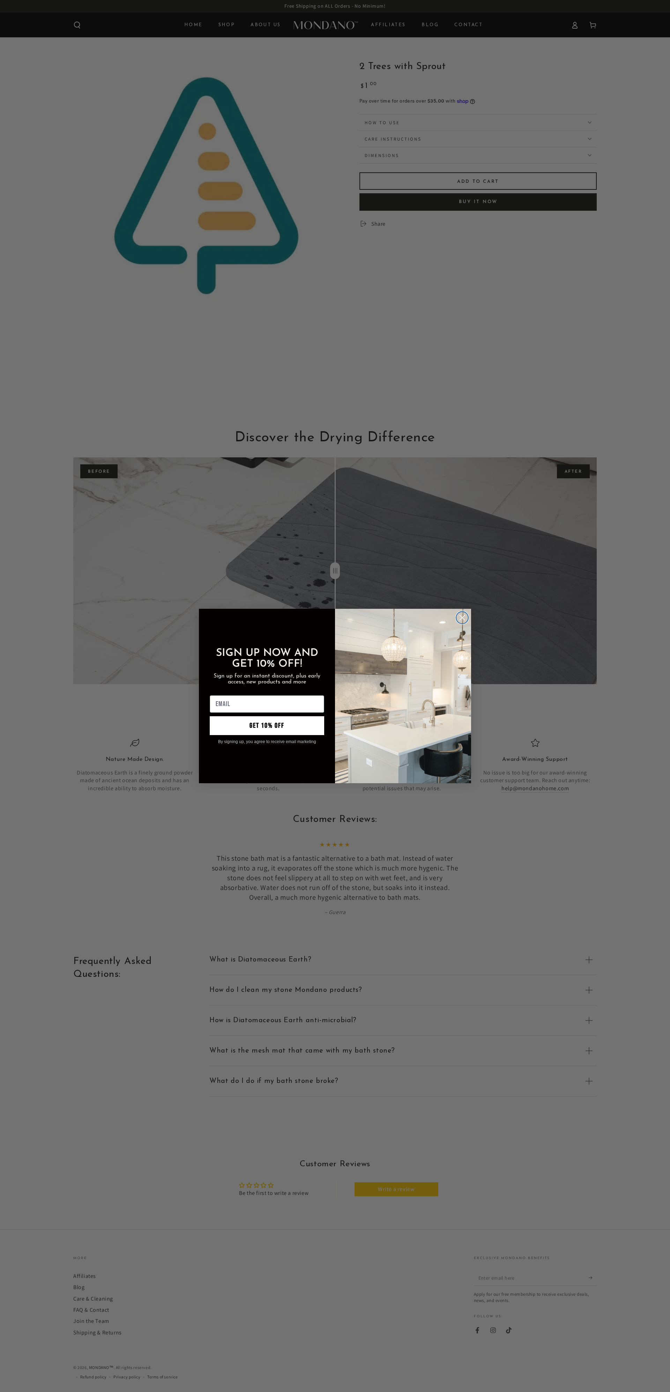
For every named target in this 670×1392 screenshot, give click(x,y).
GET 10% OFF (267, 725)
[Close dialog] (462, 618)
